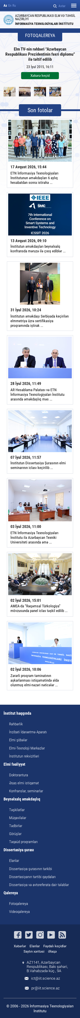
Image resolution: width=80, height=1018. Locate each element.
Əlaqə (52, 951)
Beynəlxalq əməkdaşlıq (22, 799)
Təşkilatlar (17, 810)
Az (5, 5)
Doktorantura (18, 775)
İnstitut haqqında (17, 713)
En (9, 5)
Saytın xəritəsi (34, 951)
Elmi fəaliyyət (14, 764)
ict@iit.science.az (45, 978)
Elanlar (14, 860)
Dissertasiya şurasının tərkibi (30, 869)
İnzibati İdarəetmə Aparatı (28, 732)
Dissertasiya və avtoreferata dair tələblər (39, 885)
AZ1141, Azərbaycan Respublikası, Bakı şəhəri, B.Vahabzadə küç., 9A (47, 966)
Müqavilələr (17, 818)
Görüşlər (15, 834)
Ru (14, 5)
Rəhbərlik (16, 724)
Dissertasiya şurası (19, 850)
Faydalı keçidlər (54, 946)
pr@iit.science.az (45, 988)
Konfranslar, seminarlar (26, 791)
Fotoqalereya (18, 903)
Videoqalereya (19, 911)
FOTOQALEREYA (40, 35)
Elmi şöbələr (18, 740)
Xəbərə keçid (40, 76)
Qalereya (11, 893)
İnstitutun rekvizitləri (24, 756)
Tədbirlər (15, 826)
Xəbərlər (20, 946)
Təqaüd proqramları (23, 842)
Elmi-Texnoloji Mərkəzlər (27, 748)
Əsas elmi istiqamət (24, 783)
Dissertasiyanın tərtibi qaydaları (32, 877)
